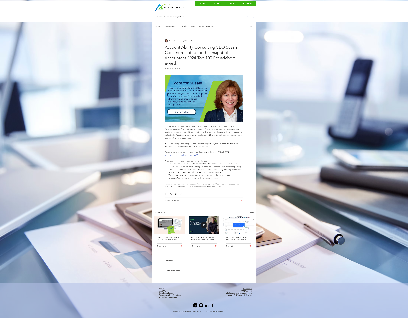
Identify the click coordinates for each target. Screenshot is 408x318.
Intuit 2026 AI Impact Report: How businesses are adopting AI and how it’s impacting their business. (203, 238)
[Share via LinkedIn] (176, 194)
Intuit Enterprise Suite (206, 26)
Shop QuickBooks (166, 293)
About (161, 289)
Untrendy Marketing (194, 311)
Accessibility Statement (168, 297)
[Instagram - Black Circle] (195, 305)
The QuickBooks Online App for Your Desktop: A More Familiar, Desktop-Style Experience (169, 238)
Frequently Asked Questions (170, 295)
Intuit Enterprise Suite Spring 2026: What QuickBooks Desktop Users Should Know (238, 238)
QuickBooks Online (188, 26)
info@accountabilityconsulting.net (239, 293)
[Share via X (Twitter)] (171, 194)
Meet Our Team (165, 291)
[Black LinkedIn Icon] (207, 305)
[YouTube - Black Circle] (201, 305)
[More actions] (242, 41)
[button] (251, 17)
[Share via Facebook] (166, 194)
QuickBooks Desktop (171, 26)
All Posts (157, 26)
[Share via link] (181, 194)
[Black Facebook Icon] (212, 305)
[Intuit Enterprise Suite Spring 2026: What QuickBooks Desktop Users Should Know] (238, 225)
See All (251, 212)
